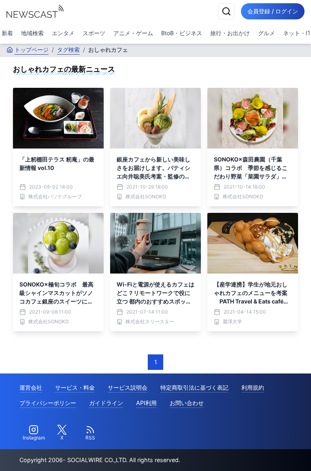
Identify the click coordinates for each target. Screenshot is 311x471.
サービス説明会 (127, 387)
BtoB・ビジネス (181, 33)
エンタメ (63, 33)
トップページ (32, 49)
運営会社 (30, 387)
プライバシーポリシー (47, 402)
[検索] (226, 11)
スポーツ (94, 33)
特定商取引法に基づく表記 (194, 387)
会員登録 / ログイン (272, 11)
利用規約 (252, 387)
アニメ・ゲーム (133, 33)
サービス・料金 (75, 387)
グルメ (266, 33)
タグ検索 (68, 49)
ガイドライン (106, 402)
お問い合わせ (187, 402)
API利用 (146, 402)
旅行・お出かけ (230, 33)
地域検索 (32, 33)
